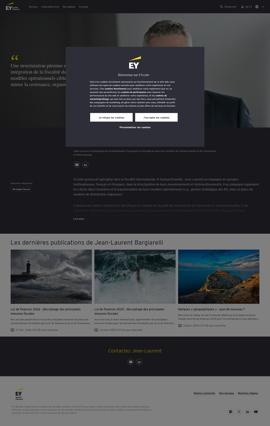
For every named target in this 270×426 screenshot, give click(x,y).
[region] (135, 97)
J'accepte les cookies (156, 117)
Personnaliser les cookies (135, 127)
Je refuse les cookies (111, 117)
